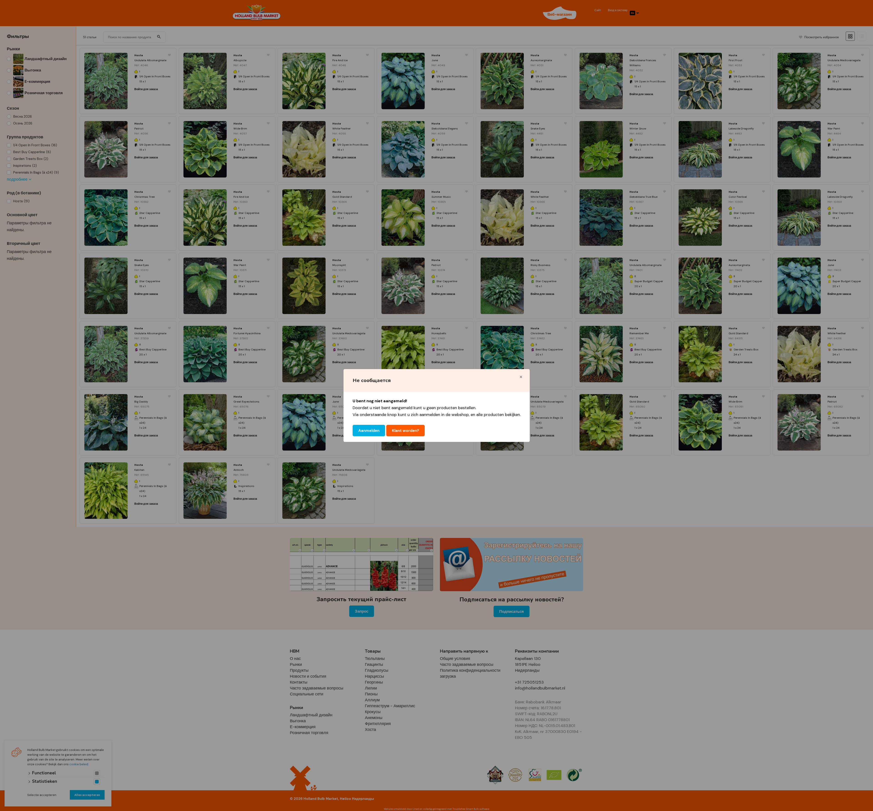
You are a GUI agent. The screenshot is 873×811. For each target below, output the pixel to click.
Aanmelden (368, 430)
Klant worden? (405, 430)
